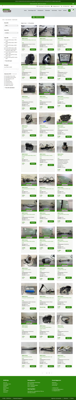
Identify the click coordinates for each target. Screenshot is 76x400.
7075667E (30, 44)
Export (60, 10)
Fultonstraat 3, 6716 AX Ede (44, 6)
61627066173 (30, 359)
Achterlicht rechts (9, 84)
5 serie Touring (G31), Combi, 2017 (11, 58)
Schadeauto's (40, 10)
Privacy (72, 398)
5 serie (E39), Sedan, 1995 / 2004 (11, 40)
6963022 (65, 44)
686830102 (30, 130)
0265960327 (66, 162)
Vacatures (5, 392)
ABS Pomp (8, 80)
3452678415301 (60, 162)
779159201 (59, 332)
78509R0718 (60, 163)
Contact (64, 10)
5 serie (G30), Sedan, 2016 (11, 47)
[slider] (5, 69)
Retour (4, 389)
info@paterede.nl (56, 6)
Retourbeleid (6, 388)
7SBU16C (47, 272)
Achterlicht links (9, 82)
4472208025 (42, 273)
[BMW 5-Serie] (29, 31)
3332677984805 (31, 217)
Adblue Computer (9, 85)
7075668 (47, 44)
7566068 (59, 245)
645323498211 (31, 331)
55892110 (65, 72)
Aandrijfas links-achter (10, 76)
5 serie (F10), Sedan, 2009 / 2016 (11, 46)
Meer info (33, 49)
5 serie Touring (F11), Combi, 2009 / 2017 (11, 55)
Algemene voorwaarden (56, 398)
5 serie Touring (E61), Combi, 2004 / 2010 (11, 52)
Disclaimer (66, 398)
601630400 (48, 359)
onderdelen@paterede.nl (58, 389)
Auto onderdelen (8, 19)
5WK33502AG (24, 303)
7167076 (47, 72)
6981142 (47, 159)
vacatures (44, 3)
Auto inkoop (54, 10)
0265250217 (64, 163)
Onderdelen (47, 10)
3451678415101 (66, 159)
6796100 (29, 272)
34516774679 (60, 164)
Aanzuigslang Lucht (10, 78)
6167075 (29, 72)
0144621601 (60, 131)
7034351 (33, 44)
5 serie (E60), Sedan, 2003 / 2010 (11, 43)
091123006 (64, 73)
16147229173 (60, 73)
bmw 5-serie (14, 19)
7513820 (28, 303)
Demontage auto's (32, 10)
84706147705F (66, 359)
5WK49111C (24, 103)
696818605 (66, 130)
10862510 (48, 130)
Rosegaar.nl (20, 398)
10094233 (65, 272)
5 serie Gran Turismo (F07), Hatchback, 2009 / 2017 (11, 50)
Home (25, 10)
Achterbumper (9, 81)
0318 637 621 (55, 388)
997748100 (51, 159)
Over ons (5, 382)
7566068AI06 (66, 244)
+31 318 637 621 (65, 6)
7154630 (47, 331)
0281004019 (66, 331)
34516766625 (60, 160)
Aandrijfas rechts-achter (11, 77)
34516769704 (65, 160)
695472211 (52, 130)
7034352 (51, 44)
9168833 (27, 103)
